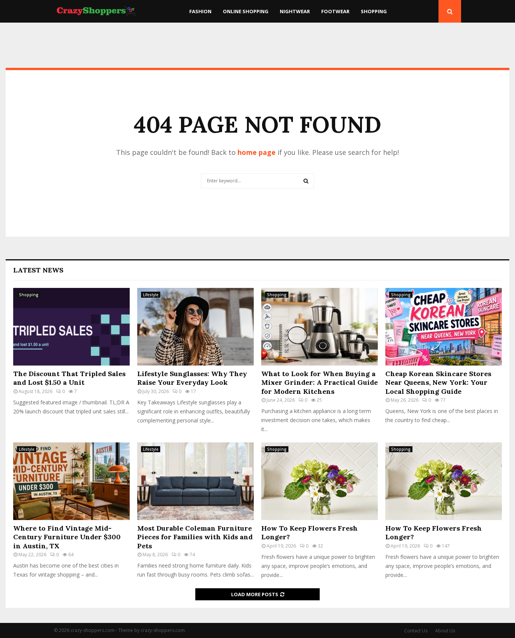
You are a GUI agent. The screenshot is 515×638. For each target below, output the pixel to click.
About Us (445, 630)
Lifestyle (150, 294)
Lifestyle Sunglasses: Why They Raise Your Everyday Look (192, 378)
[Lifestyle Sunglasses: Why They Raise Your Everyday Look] (195, 327)
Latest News (38, 270)
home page (257, 152)
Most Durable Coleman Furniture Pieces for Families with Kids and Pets (195, 537)
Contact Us (416, 630)
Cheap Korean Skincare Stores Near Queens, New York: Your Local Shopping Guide (438, 382)
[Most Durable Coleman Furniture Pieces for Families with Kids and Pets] (195, 481)
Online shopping (245, 11)
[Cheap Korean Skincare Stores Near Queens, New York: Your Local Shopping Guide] (443, 327)
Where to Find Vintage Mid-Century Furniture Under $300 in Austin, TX (67, 537)
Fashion (200, 11)
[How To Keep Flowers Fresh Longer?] (319, 481)
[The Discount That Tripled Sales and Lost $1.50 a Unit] (71, 327)
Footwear (335, 11)
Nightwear (295, 11)
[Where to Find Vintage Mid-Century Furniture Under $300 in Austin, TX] (71, 481)
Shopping (374, 11)
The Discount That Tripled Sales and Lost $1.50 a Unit (69, 378)
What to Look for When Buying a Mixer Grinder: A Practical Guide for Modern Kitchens (319, 382)
